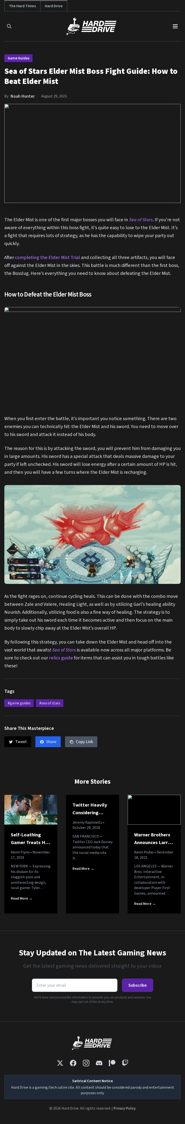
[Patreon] (112, 1063)
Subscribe (137, 985)
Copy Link (84, 742)
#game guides (19, 703)
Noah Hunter (23, 96)
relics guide (61, 657)
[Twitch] (125, 1063)
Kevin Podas (144, 852)
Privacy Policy (124, 1108)
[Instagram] (86, 1063)
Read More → (22, 898)
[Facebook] (73, 1063)
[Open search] (9, 26)
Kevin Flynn (20, 852)
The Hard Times (22, 6)
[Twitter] (60, 1063)
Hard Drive (54, 6)
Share (51, 742)
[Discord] (99, 1063)
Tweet (21, 742)
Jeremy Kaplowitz (87, 822)
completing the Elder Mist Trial (47, 257)
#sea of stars (49, 703)
